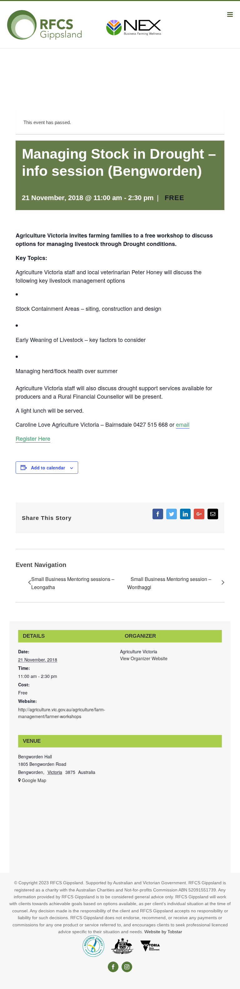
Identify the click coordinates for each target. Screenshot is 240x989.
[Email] (213, 514)
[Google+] (199, 514)
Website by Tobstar (163, 931)
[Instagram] (127, 967)
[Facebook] (157, 514)
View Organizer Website (144, 658)
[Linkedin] (185, 514)
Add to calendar (48, 467)
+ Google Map (32, 780)
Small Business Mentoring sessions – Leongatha (72, 583)
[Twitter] (171, 514)
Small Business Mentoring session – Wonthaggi (169, 583)
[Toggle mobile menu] (230, 14)
